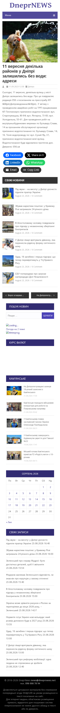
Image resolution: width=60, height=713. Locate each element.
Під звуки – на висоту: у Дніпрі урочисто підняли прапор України (36, 191)
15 (43, 499)
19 (23, 505)
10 (9, 499)
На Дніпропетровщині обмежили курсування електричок (47, 295)
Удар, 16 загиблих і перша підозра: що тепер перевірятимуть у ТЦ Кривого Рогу (35, 259)
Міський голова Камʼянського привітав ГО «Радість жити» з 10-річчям (38, 454)
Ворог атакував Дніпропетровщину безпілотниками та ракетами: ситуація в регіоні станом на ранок (18, 295)
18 (16, 505)
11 (16, 499)
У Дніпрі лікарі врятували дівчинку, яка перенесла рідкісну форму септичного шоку (35, 243)
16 (50, 499)
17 (9, 505)
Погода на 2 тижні (15, 329)
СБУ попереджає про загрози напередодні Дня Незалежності (31, 275)
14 (36, 499)
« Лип (9, 522)
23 (50, 505)
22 (43, 505)
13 (30, 499)
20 (30, 505)
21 (36, 505)
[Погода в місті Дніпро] (30, 325)
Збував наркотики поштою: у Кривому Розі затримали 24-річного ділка (35, 208)
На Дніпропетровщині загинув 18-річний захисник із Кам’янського (37, 389)
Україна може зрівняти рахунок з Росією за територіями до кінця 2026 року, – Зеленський (28, 607)
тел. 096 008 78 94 (30, 683)
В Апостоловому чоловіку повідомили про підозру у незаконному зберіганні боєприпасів (34, 226)
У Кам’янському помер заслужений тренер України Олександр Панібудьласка (36, 422)
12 (23, 499)
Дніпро (31, 87)
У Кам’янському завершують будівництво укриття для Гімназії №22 (39, 438)
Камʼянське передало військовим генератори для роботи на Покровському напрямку (38, 406)
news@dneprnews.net (43, 680)
